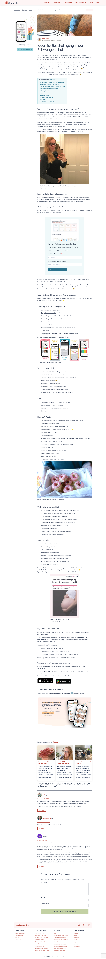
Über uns (76, 933)
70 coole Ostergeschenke (60, 937)
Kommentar (44, 882)
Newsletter (76, 937)
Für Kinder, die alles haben (60, 944)
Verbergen (52, 79)
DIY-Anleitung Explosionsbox (60, 946)
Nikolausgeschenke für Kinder (41, 948)
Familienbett (49, 522)
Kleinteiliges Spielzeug (61, 392)
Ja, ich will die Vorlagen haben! (57, 269)
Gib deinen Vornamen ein (54, 253)
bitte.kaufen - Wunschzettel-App (59, 337)
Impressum (76, 944)
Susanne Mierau (47, 818)
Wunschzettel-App (20, 935)
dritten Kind (61, 285)
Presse (75, 935)
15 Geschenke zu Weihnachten (61, 935)
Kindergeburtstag (68, 2)
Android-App (18, 939)
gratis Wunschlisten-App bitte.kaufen (60, 693)
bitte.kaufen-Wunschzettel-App (53, 666)
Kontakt (75, 939)
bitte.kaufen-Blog (62, 516)
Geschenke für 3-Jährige (59, 950)
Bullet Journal (42, 131)
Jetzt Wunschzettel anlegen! (25, 49)
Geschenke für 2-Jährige (59, 948)
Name (43, 897)
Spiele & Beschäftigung (80, 2)
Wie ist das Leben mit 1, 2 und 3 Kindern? (83, 770)
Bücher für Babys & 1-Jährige (41, 937)
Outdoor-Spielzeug (39, 946)
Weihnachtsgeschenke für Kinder (42, 950)
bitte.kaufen (17, 10)
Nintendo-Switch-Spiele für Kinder (79, 438)
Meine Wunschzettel (20, 933)
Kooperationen (77, 942)
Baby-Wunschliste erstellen (48, 313)
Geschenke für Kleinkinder (41, 935)
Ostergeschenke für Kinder (41, 941)
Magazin (24, 10)
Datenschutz (77, 946)
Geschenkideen (56, 2)
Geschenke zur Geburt (40, 933)
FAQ (55, 933)
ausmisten (52, 372)
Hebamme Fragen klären (50, 528)
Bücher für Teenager (39, 944)
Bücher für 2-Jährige (39, 939)
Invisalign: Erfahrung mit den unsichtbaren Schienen (64, 770)
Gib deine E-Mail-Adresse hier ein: (57, 261)
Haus (97, 2)
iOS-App (17, 937)
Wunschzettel (46, 2)
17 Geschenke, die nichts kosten (61, 939)
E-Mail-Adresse (45, 903)
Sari (44, 795)
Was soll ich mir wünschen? (60, 942)
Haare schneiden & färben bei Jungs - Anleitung (46, 771)
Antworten (41, 810)
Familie (91, 2)
